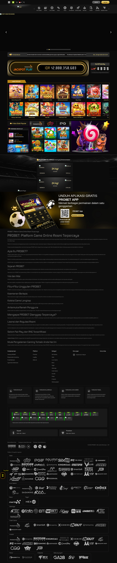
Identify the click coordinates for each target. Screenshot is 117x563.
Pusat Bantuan (11, 360)
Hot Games (39, 10)
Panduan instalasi (77, 215)
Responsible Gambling (13, 357)
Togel (65, 10)
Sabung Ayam (104, 10)
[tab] (38, 123)
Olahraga (71, 10)
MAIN (17, 91)
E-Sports (97, 10)
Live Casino (52, 10)
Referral (35, 360)
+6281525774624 (81, 355)
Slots (45, 10)
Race (58, 10)
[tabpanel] (58, 32)
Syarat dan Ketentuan (12, 362)
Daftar (105, 2)
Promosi (35, 354)
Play (29, 69)
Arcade (84, 10)
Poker (91, 10)
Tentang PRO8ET (11, 354)
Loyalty (35, 357)
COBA (38, 131)
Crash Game (78, 10)
